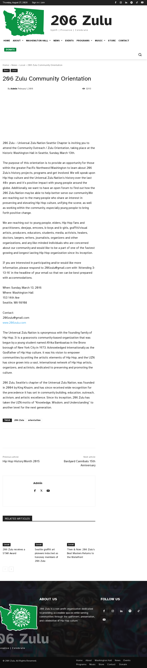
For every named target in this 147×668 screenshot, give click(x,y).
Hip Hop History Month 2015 (21, 461)
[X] (41, 490)
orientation (34, 420)
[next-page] (11, 569)
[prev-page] (5, 569)
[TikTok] (137, 3)
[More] (92, 438)
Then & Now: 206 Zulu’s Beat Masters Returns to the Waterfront (81, 553)
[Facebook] (115, 3)
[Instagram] (121, 3)
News (14, 65)
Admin (14, 88)
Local (22, 65)
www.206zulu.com (14, 322)
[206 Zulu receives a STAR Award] (17, 536)
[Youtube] (142, 3)
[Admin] (5, 89)
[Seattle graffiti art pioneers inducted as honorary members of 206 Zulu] (49, 536)
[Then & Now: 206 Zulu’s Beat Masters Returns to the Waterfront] (81, 536)
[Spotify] (131, 3)
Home (6, 65)
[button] (139, 54)
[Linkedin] (126, 3)
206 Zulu (19, 420)
